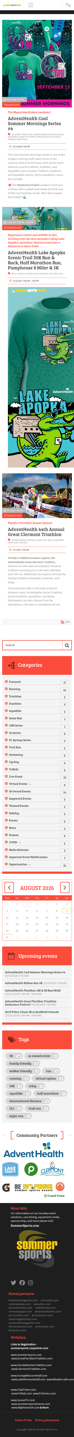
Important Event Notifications (28, 857)
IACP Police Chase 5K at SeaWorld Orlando (32, 1013)
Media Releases (19, 850)
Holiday (14, 813)
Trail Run (15, 747)
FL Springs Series (20, 740)
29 (27, 904)
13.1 (14, 1108)
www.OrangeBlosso (22, 1375)
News (12, 828)
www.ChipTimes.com (23, 1389)
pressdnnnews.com (20, 1307)
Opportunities (18, 864)
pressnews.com (44, 1326)
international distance (45, 134)
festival (23, 542)
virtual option (25, 273)
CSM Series (16, 725)
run (36, 273)
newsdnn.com (42, 1304)
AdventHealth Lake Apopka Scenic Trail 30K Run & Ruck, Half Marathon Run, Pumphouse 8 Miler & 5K (36, 260)
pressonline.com (19, 1315)
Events (13, 820)
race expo (22, 139)
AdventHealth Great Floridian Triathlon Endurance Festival (30, 1002)
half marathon (51, 1093)
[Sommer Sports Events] (12, 5)
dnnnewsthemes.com (48, 1311)
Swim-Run (15, 718)
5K (13, 134)
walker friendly (23, 1071)
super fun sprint (27, 136)
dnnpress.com (17, 1330)
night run (19, 1116)
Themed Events (11, 104)
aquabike (12, 136)
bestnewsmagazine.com (23, 1300)
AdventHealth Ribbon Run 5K (36, 983)
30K (50, 273)
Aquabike (15, 711)
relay (61, 134)
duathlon (42, 540)
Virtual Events (18, 783)
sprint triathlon (23, 134)
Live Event (15, 776)
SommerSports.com (25, 1225)
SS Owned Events (12, 227)
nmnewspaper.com (20, 1311)
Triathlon (15, 696)
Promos (13, 835)
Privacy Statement (47, 1420)
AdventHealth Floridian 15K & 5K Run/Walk (33, 992)
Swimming (16, 754)
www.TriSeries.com (44, 1393)
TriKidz (13, 769)
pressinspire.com (42, 1315)
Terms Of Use (23, 1420)
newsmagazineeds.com (23, 1319)
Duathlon (15, 703)
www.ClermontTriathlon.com (28, 1369)
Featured (15, 681)
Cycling (14, 762)
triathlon (13, 542)
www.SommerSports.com (26, 1354)
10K (15, 1086)
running (43, 273)
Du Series (15, 733)
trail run (58, 273)
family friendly (23, 1063)
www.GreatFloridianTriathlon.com (31, 1358)
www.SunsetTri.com (23, 1400)
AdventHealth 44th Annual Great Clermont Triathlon (36, 532)
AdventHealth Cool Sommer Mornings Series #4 (34, 123)
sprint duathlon (45, 136)
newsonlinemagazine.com (24, 1323)
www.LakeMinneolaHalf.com (28, 1379)
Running (14, 689)
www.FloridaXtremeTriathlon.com (31, 1365)
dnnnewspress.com (20, 1326)
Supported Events (20, 798)
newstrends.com (45, 1307)
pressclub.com (50, 1300)
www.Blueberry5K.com (60, 1379)
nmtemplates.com (20, 1304)
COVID (13, 842)
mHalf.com (40, 1375)
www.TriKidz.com (21, 1393)
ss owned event (42, 1056)
